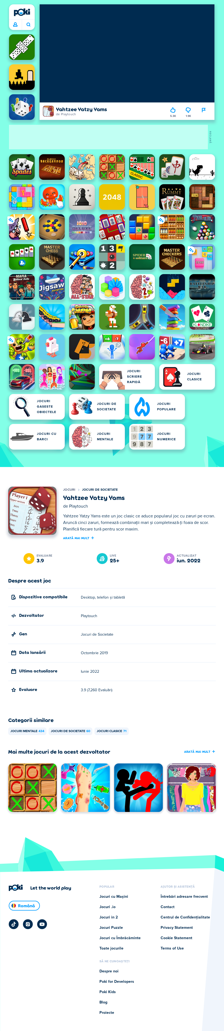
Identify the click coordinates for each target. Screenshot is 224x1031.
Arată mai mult (76, 538)
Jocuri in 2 (108, 917)
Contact (168, 907)
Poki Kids (107, 992)
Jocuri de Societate (100, 490)
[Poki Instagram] (28, 924)
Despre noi (109, 971)
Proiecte (106, 1013)
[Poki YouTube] (42, 924)
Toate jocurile (111, 948)
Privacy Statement (177, 928)
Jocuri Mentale (27, 731)
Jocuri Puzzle (111, 928)
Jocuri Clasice (111, 731)
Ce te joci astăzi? (28, 25)
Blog (103, 1002)
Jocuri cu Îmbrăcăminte (120, 938)
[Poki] (22, 12)
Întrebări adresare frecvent (184, 897)
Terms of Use (172, 948)
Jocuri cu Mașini (113, 897)
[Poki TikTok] (14, 924)
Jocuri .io (107, 907)
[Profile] (15, 25)
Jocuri (69, 490)
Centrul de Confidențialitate (185, 917)
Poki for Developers (116, 982)
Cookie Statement (176, 938)
